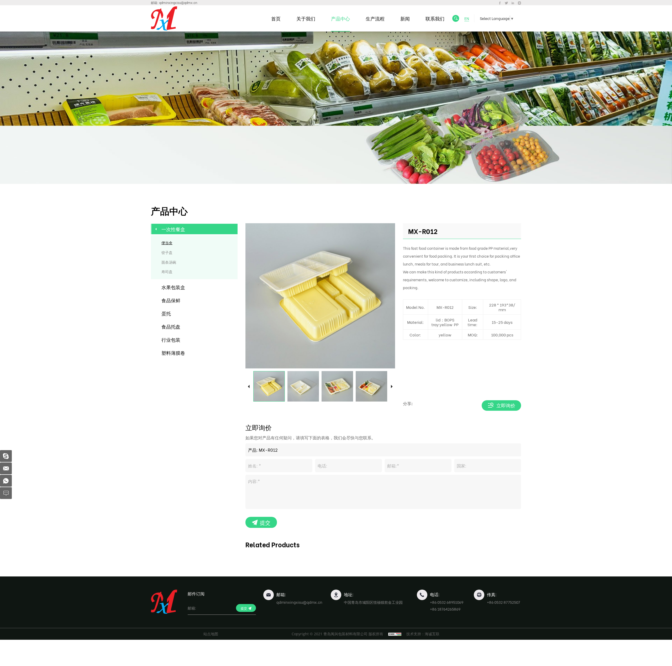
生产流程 (375, 18)
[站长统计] (394, 633)
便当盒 (166, 242)
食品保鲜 (170, 300)
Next (391, 386)
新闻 (405, 18)
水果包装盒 (173, 286)
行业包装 (170, 339)
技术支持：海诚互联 (422, 633)
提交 (265, 522)
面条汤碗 (168, 262)
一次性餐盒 (173, 228)
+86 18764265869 (445, 609)
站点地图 (210, 633)
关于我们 (305, 18)
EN (466, 18)
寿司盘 (166, 271)
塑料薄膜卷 (173, 352)
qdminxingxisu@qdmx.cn (178, 2)
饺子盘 (166, 252)
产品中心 (340, 18)
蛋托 (166, 313)
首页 (276, 18)
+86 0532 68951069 (446, 602)
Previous (248, 386)
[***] (6, 456)
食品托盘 (170, 326)
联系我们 (435, 18)
